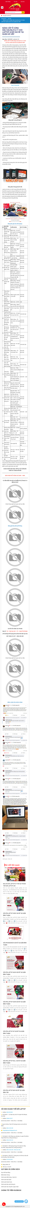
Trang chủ (3, 18)
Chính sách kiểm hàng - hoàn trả (8, 1177)
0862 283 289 (9, 1128)
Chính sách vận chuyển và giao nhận (10, 1186)
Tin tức (15, 1)
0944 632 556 (17, 1149)
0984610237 (9, 1118)
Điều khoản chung (5, 1174)
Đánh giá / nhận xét (7, 859)
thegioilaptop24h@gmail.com (10, 1130)
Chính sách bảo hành (6, 1179)
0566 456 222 (9, 1140)
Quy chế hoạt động (5, 1172)
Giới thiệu (8, 1)
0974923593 (9, 1159)
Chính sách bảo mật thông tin (8, 1184)
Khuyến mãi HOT (7, 15)
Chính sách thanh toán (6, 1182)
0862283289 (9, 1112)
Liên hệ (22, 1)
